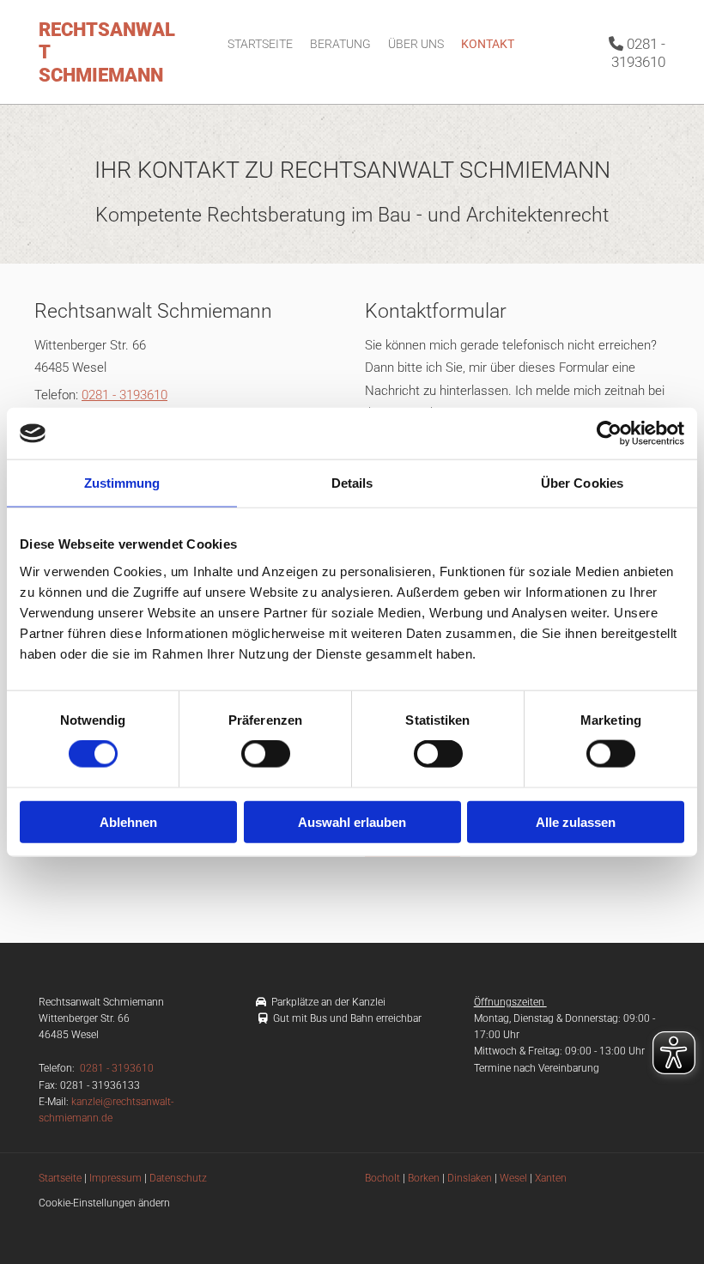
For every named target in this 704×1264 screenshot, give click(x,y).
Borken (424, 1178)
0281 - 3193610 (637, 52)
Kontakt (487, 44)
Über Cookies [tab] (582, 483)
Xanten (551, 1178)
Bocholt (382, 1178)
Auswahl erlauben (352, 821)
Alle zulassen (576, 821)
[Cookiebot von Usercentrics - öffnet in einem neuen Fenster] (609, 434)
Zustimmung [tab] (122, 483)
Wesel (513, 1178)
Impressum (115, 1178)
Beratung (340, 44)
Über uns (416, 44)
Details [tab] (352, 483)
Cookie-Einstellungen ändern (104, 1203)
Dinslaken (469, 1178)
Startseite (260, 44)
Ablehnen (128, 821)
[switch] (265, 754)
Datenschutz (178, 1178)
